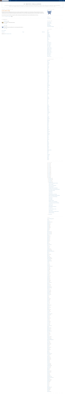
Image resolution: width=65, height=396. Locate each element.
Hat (47, 308)
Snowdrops (48, 363)
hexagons (48, 311)
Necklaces (48, 336)
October (50, 180)
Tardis (48, 373)
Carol (48, 74)
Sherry (48, 144)
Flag (47, 297)
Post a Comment (4, 30)
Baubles (48, 240)
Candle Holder (49, 260)
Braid (48, 255)
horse (48, 312)
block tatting (49, 244)
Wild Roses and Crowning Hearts (53, 201)
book (48, 247)
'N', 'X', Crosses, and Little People (53, 196)
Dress (48, 288)
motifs (48, 334)
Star (47, 369)
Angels (48, 226)
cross (48, 271)
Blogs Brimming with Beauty (52, 206)
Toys (47, 382)
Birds (48, 243)
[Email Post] (12, 16)
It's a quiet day (50, 207)
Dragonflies (48, 286)
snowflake (48, 364)
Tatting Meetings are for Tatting (53, 194)
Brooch (48, 256)
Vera (47, 31)
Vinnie (48, 156)
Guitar (48, 306)
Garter (48, 300)
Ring (48, 351)
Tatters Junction (49, 23)
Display (48, 279)
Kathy (48, 105)
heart (48, 310)
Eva (47, 88)
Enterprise (48, 293)
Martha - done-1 (49, 50)
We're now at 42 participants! (52, 185)
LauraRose (48, 112)
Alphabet (48, 224)
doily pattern (49, 282)
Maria (48, 119)
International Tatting (51, 212)
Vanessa (48, 155)
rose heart (48, 354)
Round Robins (49, 25)
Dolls (48, 283)
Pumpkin (48, 349)
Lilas (48, 114)
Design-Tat (48, 24)
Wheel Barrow (49, 387)
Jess (47, 102)
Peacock (48, 342)
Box (47, 253)
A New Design (50, 191)
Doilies (48, 280)
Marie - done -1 (49, 49)
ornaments (48, 338)
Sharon (5, 25)
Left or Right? (50, 199)
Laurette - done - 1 (49, 47)
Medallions (48, 327)
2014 (49, 167)
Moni (48, 130)
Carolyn (48, 76)
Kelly (48, 107)
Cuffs (48, 274)
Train (48, 383)
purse (48, 350)
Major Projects (51, 197)
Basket (48, 239)
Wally (48, 157)
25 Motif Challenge (32, 4)
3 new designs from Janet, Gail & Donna (54, 202)
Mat (47, 326)
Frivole (48, 90)
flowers (48, 298)
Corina (48, 81)
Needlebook (48, 337)
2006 (49, 177)
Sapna (48, 142)
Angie (48, 64)
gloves (48, 302)
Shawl (48, 360)
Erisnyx (48, 87)
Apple (48, 229)
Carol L (48, 75)
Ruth (48, 141)
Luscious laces (51, 192)
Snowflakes (48, 365)
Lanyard (48, 321)
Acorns (48, 220)
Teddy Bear (48, 380)
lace (47, 319)
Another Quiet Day (51, 186)
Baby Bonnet (49, 231)
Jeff (47, 100)
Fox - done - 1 (49, 46)
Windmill (48, 388)
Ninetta (48, 134)
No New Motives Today (52, 190)
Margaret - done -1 (49, 48)
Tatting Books (49, 18)
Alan (47, 61)
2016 (49, 164)
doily (48, 281)
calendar (48, 259)
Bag (47, 234)
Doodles (48, 284)
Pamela (48, 139)
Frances (48, 89)
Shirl (47, 145)
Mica (48, 128)
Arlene (48, 67)
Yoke (48, 390)
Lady (48, 320)
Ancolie (48, 62)
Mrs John (48, 131)
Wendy (48, 158)
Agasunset (48, 60)
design (48, 278)
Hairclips (48, 307)
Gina (47, 91)
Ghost (48, 301)
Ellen (48, 86)
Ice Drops (48, 314)
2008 (49, 174)
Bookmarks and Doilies (50, 251)
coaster (48, 268)
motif (48, 333)
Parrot (48, 340)
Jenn (47, 101)
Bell (47, 241)
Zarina (48, 159)
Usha (48, 30)
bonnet (48, 246)
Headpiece (48, 309)
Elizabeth (48, 85)
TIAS (48, 381)
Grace (48, 92)
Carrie (48, 77)
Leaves (48, 322)
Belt (47, 242)
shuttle (48, 361)
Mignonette (48, 328)
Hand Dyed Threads (51, 200)
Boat (47, 245)
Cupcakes (48, 275)
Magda (48, 117)
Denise (48, 84)
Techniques (48, 379)
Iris (47, 94)
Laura (48, 111)
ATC (47, 230)
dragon (48, 285)
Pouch (48, 348)
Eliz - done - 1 (49, 45)
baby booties (49, 232)
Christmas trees (49, 266)
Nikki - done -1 (49, 53)
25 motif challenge (49, 218)
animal (48, 227)
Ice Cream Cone (49, 313)
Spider (48, 368)
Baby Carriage (49, 233)
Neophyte (48, 133)
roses (48, 355)
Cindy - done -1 (49, 42)
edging (48, 292)
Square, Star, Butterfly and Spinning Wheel (54, 195)
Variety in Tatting (51, 184)
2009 (49, 173)
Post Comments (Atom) (8, 33)
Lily (47, 115)
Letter (48, 324)
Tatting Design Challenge (50, 26)
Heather (48, 93)
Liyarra (48, 116)
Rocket (48, 352)
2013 (49, 168)
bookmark (48, 248)
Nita (47, 135)
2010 (49, 172)
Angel (48, 225)
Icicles (48, 315)
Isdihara (48, 98)
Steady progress (51, 205)
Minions (48, 329)
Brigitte (48, 72)
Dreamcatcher (49, 287)
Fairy (48, 295)
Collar (48, 269)
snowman (48, 366)
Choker (48, 265)
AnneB (48, 66)
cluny (48, 267)
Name (48, 335)
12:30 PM (5, 23)
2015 (49, 166)
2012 (49, 169)
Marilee (48, 120)
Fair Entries (48, 294)
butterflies (48, 257)
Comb (48, 270)
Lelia (48, 41)
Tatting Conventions (50, 377)
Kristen (48, 108)
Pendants (48, 343)
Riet (47, 140)
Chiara (48, 78)
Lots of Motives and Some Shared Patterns (54, 189)
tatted (48, 374)
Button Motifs (49, 258)
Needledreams (6, 21)
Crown (48, 273)
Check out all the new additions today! (54, 211)
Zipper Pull (48, 391)
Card (47, 261)
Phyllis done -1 (49, 54)
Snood (48, 362)
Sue (47, 40)
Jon (47, 103)
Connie (48, 80)
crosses (48, 272)
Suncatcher (48, 370)
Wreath (48, 389)
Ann (47, 65)
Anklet (48, 228)
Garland (48, 299)
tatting (48, 375)
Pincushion (48, 347)
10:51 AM (5, 28)
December (50, 178)
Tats (47, 153)
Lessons (48, 323)
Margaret (48, 118)
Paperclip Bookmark (50, 339)
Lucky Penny (49, 325)
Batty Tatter (48, 36)
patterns (48, 341)
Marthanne (48, 35)
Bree (47, 71)
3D (47, 219)
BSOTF (48, 73)
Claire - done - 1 (49, 43)
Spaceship (48, 367)
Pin (47, 346)
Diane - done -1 (49, 44)
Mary (48, 126)
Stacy (48, 148)
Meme (48, 127)
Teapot (48, 378)
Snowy (48, 147)
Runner (48, 356)
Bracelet (48, 254)
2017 (49, 163)
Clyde (48, 79)
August (50, 214)
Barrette (48, 238)
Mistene (48, 32)
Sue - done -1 (49, 55)
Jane (47, 99)
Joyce (48, 104)
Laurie (48, 113)
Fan (47, 296)
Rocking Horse (49, 353)
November (50, 179)
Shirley (48, 146)
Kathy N (48, 106)
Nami (48, 132)
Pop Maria (48, 34)
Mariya (48, 121)
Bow (47, 252)
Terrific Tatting (51, 210)
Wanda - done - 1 (49, 56)
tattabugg (48, 154)
